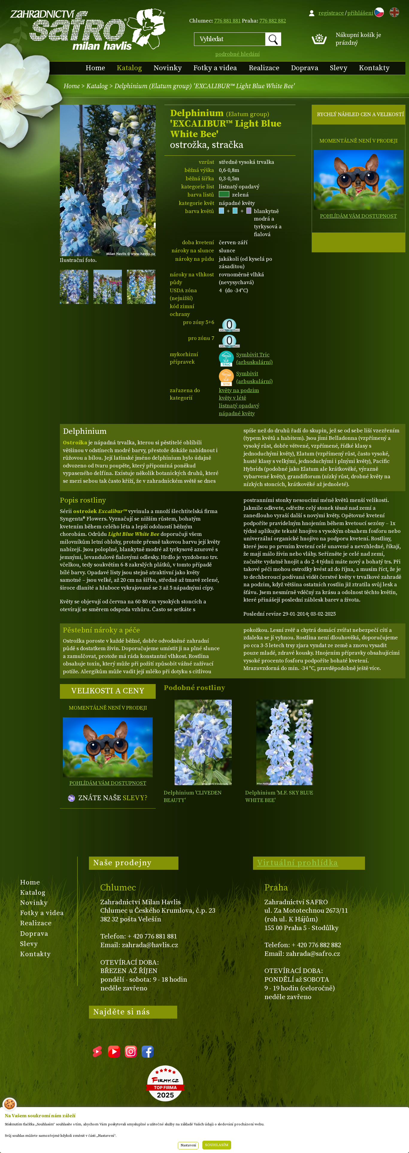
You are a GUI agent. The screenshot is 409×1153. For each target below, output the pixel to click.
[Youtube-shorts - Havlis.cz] (97, 1055)
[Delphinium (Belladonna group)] (203, 742)
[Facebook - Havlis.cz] (147, 1055)
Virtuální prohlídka (297, 863)
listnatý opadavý (239, 405)
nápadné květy (237, 413)
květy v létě (232, 398)
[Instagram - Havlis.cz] (130, 1055)
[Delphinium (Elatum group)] (284, 742)
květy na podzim (239, 390)
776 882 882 (272, 20)
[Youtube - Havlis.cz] (114, 1055)
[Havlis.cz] (88, 29)
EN (393, 11)
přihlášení (360, 13)
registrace (331, 13)
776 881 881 (227, 20)
